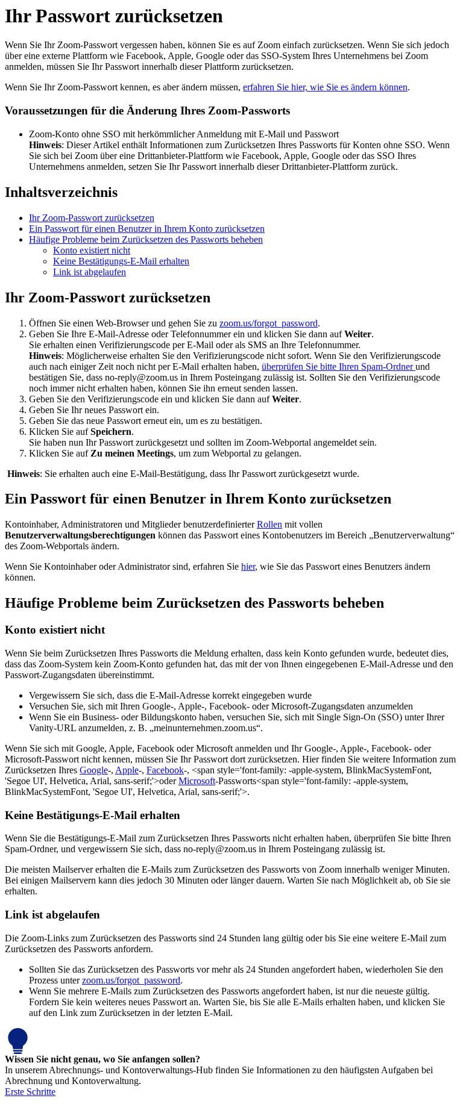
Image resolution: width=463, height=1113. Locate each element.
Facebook (165, 770)
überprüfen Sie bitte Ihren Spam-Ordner (338, 366)
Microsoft (196, 781)
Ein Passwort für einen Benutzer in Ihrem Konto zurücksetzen (147, 228)
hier (248, 566)
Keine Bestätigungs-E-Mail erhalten (121, 261)
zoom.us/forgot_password (268, 323)
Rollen (269, 524)
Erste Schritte (30, 1091)
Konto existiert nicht (91, 250)
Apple (127, 770)
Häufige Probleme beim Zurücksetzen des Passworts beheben (146, 239)
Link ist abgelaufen (89, 272)
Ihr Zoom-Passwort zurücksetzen (91, 218)
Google (94, 770)
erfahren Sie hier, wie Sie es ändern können (325, 87)
